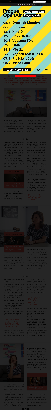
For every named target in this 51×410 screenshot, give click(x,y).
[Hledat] (47, 2)
